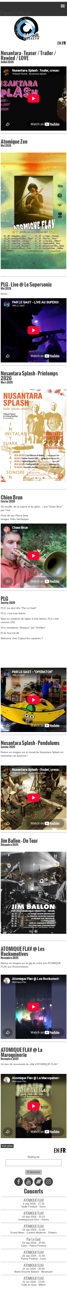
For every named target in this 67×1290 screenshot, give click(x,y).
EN (59, 43)
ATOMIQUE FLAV (34, 1200)
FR (64, 43)
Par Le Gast (34, 1239)
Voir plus (7, 1145)
